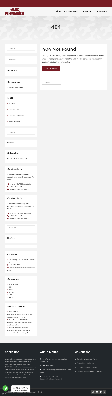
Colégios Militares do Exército (87, 359)
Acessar (12, 103)
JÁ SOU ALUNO (100, 11)
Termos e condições (50, 376)
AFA (10, 295)
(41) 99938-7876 (15, 265)
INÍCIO (58, 11)
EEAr (10, 287)
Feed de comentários (16, 115)
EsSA (11, 289)
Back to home (51, 68)
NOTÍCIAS (87, 11)
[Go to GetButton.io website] (5, 393)
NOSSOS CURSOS (71, 11)
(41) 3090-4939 (48, 366)
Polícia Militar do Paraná (85, 363)
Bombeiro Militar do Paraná (87, 367)
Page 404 (10, 142)
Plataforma (11, 238)
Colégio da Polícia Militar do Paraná (89, 371)
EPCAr (11, 297)
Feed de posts (14, 109)
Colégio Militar (13, 284)
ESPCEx (11, 292)
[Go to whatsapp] (5, 388)
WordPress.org (14, 121)
